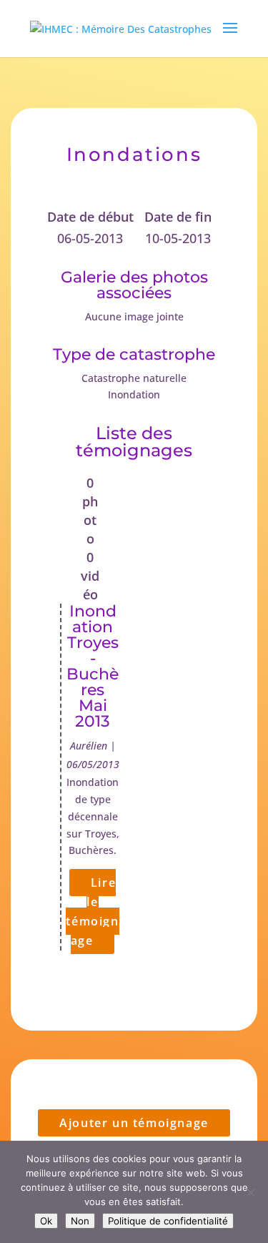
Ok (46, 1221)
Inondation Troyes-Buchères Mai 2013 (92, 666)
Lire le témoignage (92, 911)
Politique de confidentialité (168, 1221)
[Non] (250, 1192)
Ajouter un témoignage (134, 1123)
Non (80, 1221)
